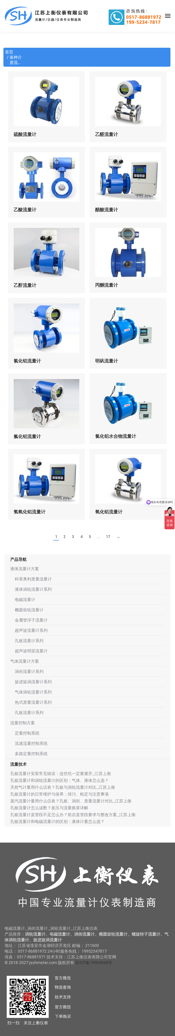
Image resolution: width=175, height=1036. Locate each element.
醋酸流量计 (106, 209)
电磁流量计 (25, 599)
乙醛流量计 (106, 134)
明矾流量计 (106, 361)
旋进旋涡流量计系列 (33, 681)
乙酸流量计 (25, 209)
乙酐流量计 (25, 285)
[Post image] (46, 101)
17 (108, 537)
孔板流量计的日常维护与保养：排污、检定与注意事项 (59, 794)
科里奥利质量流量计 (33, 579)
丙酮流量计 (106, 285)
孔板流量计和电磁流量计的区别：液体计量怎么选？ (57, 821)
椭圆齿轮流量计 (29, 609)
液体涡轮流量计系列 (33, 589)
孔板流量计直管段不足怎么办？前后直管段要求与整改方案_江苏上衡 (73, 814)
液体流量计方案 (24, 568)
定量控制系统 (27, 733)
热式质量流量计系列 (33, 702)
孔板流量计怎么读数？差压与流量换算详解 (49, 807)
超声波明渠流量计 (31, 650)
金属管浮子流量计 (31, 620)
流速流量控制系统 (31, 743)
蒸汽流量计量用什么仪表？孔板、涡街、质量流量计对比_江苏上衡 (70, 801)
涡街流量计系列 (29, 671)
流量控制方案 (22, 722)
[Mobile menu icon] (167, 15)
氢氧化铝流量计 (30, 511)
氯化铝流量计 (27, 361)
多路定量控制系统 (31, 753)
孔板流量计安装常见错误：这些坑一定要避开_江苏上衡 (60, 773)
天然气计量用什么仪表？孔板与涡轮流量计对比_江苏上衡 (62, 787)
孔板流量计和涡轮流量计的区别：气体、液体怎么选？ (59, 780)
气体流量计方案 (24, 661)
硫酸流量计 (25, 134)
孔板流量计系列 (29, 640)
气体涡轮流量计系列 (33, 692)
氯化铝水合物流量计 (115, 436)
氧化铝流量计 (109, 511)
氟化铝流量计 (27, 436)
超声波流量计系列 (31, 630)
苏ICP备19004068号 (93, 962)
